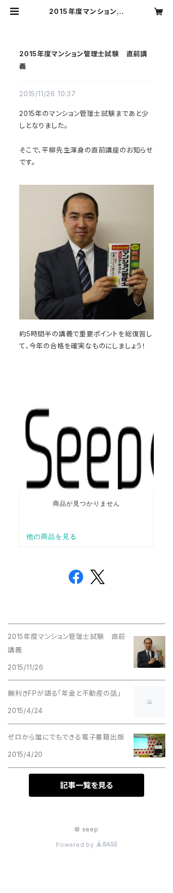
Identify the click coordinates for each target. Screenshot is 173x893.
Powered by (76, 844)
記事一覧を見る (86, 785)
